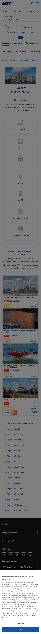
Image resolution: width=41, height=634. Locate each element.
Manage (20, 623)
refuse (8, 613)
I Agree (20, 630)
